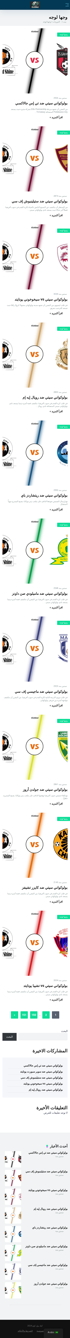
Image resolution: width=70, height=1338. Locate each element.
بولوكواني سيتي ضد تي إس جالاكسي (41, 103)
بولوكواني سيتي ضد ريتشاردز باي (44, 495)
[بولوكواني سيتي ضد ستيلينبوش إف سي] (35, 158)
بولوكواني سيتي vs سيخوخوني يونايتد (41, 299)
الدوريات (56, 22)
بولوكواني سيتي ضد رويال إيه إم (45, 397)
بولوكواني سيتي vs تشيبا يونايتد (45, 986)
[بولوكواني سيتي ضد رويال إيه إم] (35, 355)
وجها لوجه (64, 34)
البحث (64, 1031)
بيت (64, 22)
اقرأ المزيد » (56, 117)
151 (24, 1014)
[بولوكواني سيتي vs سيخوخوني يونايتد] (35, 256)
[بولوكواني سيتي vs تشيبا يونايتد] (35, 943)
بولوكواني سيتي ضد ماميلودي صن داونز (40, 593)
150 (34, 1014)
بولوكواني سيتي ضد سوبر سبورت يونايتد (41, 1071)
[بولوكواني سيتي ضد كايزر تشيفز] (35, 845)
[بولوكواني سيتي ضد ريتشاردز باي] (35, 453)
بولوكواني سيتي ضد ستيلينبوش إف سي (40, 201)
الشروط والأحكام (25, 1331)
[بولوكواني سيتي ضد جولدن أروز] (35, 747)
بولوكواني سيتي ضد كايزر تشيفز (45, 887)
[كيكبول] (35, 4)
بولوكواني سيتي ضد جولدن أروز (45, 789)
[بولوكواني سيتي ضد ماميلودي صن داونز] (35, 551)
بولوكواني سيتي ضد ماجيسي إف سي (41, 691)
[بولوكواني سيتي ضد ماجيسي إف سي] (35, 649)
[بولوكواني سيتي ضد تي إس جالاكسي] (35, 60)
